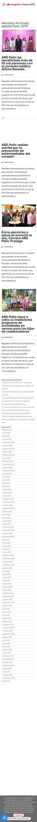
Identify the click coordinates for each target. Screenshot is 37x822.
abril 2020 (6, 581)
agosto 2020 (7, 568)
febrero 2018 (7, 650)
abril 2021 (6, 549)
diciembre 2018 (8, 625)
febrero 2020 (7, 587)
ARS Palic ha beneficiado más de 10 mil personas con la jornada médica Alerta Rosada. (17, 63)
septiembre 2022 (9, 508)
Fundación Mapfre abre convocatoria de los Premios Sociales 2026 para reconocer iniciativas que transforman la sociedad (18, 410)
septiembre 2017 (9, 665)
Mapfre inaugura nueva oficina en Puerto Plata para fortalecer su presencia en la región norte (18, 419)
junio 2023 (6, 480)
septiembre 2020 (9, 565)
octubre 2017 (7, 662)
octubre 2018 (7, 631)
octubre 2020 (8, 562)
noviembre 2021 (8, 530)
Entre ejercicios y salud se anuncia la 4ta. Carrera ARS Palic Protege (17, 236)
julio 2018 (6, 640)
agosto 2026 (7, 430)
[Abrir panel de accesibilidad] (4, 818)
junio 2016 (6, 681)
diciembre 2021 (8, 527)
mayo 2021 (7, 546)
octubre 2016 (7, 675)
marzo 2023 (7, 489)
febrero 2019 (7, 621)
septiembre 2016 (9, 678)
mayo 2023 (7, 483)
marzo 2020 (7, 584)
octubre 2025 (7, 445)
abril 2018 (6, 647)
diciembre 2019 (8, 593)
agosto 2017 (7, 668)
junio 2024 (6, 458)
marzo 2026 (7, 439)
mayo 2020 (7, 577)
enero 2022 (7, 524)
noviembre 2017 (8, 659)
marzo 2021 (7, 552)
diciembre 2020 (8, 555)
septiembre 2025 (9, 449)
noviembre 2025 (8, 442)
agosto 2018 (7, 637)
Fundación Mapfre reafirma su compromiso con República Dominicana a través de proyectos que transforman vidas (18, 401)
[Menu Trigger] (4, 4)
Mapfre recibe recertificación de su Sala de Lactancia (17, 393)
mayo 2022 (7, 518)
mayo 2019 (7, 612)
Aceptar (18, 815)
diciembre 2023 (8, 461)
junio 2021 (6, 543)
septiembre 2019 (9, 603)
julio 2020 (6, 571)
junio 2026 (6, 433)
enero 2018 (7, 653)
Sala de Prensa (8, 75)
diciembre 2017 (8, 656)
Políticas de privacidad (18, 818)
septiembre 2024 (9, 455)
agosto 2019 (7, 606)
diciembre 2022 (8, 499)
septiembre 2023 (9, 471)
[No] (34, 809)
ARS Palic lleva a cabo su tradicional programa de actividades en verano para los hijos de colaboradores (18, 324)
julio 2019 (6, 609)
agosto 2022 (7, 511)
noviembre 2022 (8, 502)
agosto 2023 (7, 474)
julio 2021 (6, 540)
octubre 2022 (7, 505)
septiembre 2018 (9, 634)
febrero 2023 (7, 493)
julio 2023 (6, 477)
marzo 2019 (7, 618)
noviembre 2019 (8, 596)
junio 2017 (6, 672)
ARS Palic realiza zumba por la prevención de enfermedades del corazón (16, 150)
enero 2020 (7, 590)
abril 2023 (6, 486)
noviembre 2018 (8, 628)
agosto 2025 (7, 452)
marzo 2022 (7, 521)
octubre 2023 (7, 467)
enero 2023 (7, 496)
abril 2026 (6, 436)
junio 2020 (6, 574)
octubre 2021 (7, 533)
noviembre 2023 (8, 464)
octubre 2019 (7, 599)
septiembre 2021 (9, 537)
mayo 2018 (7, 643)
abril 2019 (6, 615)
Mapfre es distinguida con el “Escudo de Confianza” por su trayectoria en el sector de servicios (18, 386)
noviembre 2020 (9, 559)
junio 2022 (6, 515)
